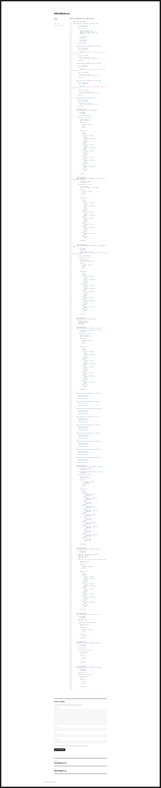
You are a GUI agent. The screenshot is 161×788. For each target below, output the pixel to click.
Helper (62, 25)
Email (56, 733)
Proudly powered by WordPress (50, 782)
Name (56, 727)
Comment (56, 708)
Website (56, 739)
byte (55, 25)
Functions (58, 25)
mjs (55, 21)
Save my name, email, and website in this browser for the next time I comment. (71, 745)
